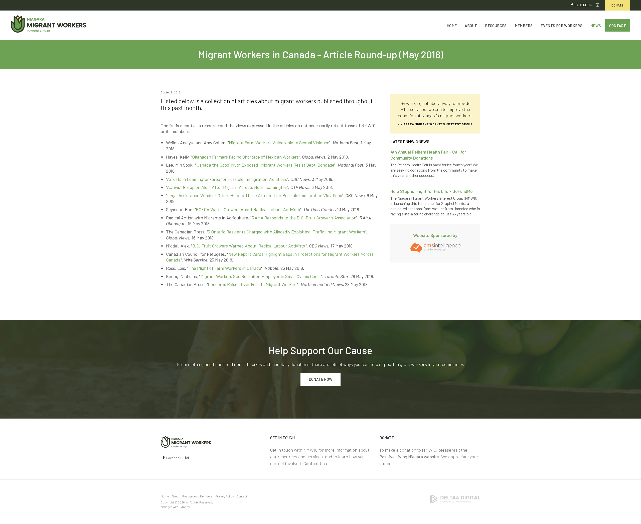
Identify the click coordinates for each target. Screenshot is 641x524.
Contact (617, 25)
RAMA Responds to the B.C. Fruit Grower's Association (304, 217)
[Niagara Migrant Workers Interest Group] (186, 441)
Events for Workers (561, 25)
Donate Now (321, 379)
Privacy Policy (224, 496)
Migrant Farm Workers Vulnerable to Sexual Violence (279, 142)
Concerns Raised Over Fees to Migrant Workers (252, 284)
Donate (617, 5)
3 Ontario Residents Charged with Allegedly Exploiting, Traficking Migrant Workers (286, 231)
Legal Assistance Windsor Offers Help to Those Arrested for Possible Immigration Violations (254, 195)
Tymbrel (184, 506)
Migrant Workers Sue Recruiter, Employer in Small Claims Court (260, 276)
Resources (496, 25)
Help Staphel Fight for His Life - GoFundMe (431, 191)
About (471, 25)
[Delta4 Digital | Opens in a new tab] (455, 498)
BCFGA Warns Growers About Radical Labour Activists (248, 209)
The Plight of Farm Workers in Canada (225, 268)
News (595, 25)
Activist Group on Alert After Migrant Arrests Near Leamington (227, 187)
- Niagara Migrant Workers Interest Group (435, 124)
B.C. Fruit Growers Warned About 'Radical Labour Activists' (248, 245)
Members (524, 25)
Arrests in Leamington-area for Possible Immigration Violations (227, 179)
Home (452, 25)
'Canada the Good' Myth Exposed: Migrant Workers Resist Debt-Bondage (265, 165)
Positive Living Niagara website (409, 456)
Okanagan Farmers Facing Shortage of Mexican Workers (245, 157)
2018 (177, 92)
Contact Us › (315, 463)
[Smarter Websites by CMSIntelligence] (435, 247)
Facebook (583, 5)
